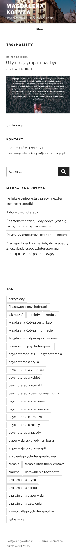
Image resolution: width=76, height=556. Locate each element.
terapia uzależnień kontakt (44, 464)
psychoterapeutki (22, 354)
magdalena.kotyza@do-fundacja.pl (39, 153)
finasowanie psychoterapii (28, 307)
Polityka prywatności (20, 541)
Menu (40, 29)
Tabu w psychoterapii (22, 212)
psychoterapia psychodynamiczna (34, 393)
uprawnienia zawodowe (42, 472)
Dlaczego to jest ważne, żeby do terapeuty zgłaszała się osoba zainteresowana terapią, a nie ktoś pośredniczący (37, 248)
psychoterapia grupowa (26, 370)
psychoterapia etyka (24, 362)
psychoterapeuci (39, 346)
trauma (14, 472)
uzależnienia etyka (22, 480)
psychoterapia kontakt (25, 385)
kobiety (34, 315)
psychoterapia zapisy (24, 425)
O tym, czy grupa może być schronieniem (36, 235)
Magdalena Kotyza (25, 9)
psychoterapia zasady (25, 433)
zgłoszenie (16, 519)
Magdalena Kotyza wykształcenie (33, 338)
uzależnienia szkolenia (25, 503)
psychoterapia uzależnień (27, 417)
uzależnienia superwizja (26, 495)
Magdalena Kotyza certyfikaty (31, 322)
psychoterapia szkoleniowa (29, 409)
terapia (14, 464)
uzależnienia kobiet (23, 488)
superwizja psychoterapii (27, 448)
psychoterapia (51, 354)
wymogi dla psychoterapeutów (31, 511)
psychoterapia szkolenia (27, 401)
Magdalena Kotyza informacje (31, 330)
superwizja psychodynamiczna (31, 440)
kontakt (51, 315)
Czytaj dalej (14, 125)
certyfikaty (17, 299)
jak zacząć (16, 315)
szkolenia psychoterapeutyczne (32, 456)
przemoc (15, 346)
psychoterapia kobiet (24, 378)
